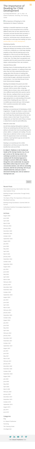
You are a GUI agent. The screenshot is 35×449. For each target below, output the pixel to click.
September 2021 (8, 346)
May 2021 (6, 356)
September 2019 (8, 404)
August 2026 (7, 215)
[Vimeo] (26, 437)
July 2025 (6, 243)
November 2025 (8, 233)
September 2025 (8, 238)
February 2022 (7, 333)
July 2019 (6, 409)
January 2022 (7, 335)
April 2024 (6, 277)
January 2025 (7, 256)
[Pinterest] (22, 437)
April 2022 (6, 330)
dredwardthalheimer (11, 13)
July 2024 (6, 269)
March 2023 (7, 307)
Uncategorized (7, 429)
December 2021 (8, 338)
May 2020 (6, 384)
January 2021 (7, 363)
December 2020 (8, 366)
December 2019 (8, 397)
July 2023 (6, 300)
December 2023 (8, 287)
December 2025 (8, 231)
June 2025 (6, 246)
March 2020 (7, 389)
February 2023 (7, 310)
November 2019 (8, 399)
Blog (5, 419)
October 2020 (7, 371)
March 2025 (7, 254)
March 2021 (7, 358)
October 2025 (7, 236)
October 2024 (7, 261)
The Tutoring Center (9, 426)
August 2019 (7, 407)
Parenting (17, 15)
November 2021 (8, 340)
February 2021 (7, 361)
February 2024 (7, 282)
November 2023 (8, 289)
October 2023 (7, 292)
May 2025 (6, 249)
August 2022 (7, 320)
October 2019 (7, 402)
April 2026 (6, 221)
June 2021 (6, 353)
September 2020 (8, 374)
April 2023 (6, 305)
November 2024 (8, 259)
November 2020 (8, 368)
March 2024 (7, 279)
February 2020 (7, 391)
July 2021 (6, 351)
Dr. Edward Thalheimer (10, 421)
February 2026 (7, 226)
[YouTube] (18, 437)
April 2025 (6, 251)
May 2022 (6, 328)
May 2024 (6, 274)
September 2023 (8, 295)
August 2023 (7, 297)
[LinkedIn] (14, 437)
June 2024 (6, 272)
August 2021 (7, 348)
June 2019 (6, 412)
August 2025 (7, 241)
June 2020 (6, 381)
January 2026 (7, 228)
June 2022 (6, 325)
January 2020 (7, 394)
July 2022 (6, 323)
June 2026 (6, 218)
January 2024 (7, 284)
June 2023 (6, 302)
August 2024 (7, 266)
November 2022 (8, 315)
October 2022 (7, 318)
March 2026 (7, 223)
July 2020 (6, 379)
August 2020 (7, 376)
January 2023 (7, 312)
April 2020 (6, 386)
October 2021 (7, 343)
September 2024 (8, 264)
